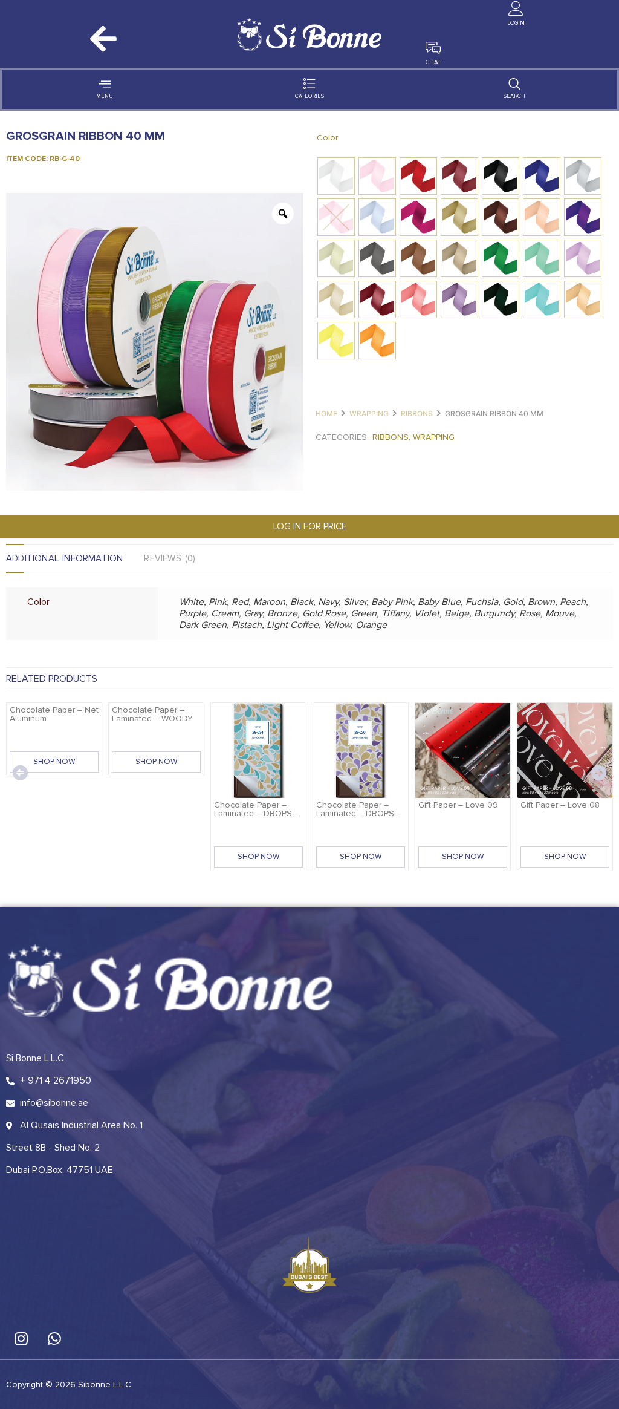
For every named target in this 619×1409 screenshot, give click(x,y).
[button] (20, 772)
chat (433, 62)
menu (104, 96)
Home (326, 413)
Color (327, 137)
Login (516, 23)
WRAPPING (369, 413)
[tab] (75, 558)
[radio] (336, 176)
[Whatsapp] (54, 1338)
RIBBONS (417, 413)
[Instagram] (21, 1338)
